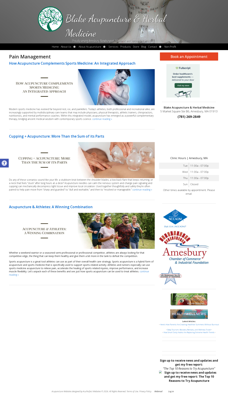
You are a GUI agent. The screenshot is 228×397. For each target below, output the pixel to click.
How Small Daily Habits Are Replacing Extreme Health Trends (189, 332)
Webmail (158, 391)
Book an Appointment (189, 56)
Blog (143, 46)
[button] (4, 163)
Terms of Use (132, 391)
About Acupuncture (90, 46)
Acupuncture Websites (61, 391)
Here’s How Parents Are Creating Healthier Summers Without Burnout (189, 324)
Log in (171, 391)
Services (113, 46)
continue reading (102, 119)
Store (136, 46)
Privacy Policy (145, 391)
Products (125, 46)
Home (55, 46)
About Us (66, 46)
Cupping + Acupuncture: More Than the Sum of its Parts (56, 136)
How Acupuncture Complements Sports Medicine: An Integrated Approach (72, 63)
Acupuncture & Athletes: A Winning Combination (51, 207)
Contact (152, 46)
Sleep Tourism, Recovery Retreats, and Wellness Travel (189, 329)
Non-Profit (170, 46)
